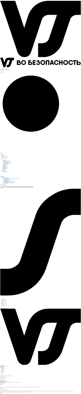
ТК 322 (3, 169)
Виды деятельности (4, 155)
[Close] (0, 379)
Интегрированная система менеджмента (7, 161)
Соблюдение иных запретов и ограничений (8, 182)
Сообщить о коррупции (5, 183)
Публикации (4, 171)
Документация (3, 371)
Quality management (5, 168)
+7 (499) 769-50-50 (2, 367)
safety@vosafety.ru (2, 176)
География (4, 160)
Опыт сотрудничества (5, 164)
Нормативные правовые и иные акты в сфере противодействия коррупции (11, 178)
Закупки (2, 156)
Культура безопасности (6, 162)
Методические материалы (5, 181)
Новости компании (5, 170)
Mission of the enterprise (5, 165)
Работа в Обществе (5, 167)
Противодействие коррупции (5, 157)
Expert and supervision (5, 166)
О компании (3, 154)
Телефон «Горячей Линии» (3, 184)
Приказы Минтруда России (7, 180)
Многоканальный (4, 69)
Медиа (2, 370)
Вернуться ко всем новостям (4, 185)
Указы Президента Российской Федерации (8, 179)
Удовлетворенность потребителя (7, 163)
